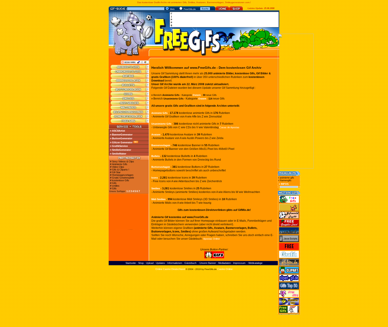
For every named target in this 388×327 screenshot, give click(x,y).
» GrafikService (119, 146)
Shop (141, 263)
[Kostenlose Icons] (130, 95)
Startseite (131, 263)
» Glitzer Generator (121, 142)
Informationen (174, 263)
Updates (160, 263)
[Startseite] (222, 9)
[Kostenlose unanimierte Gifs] (130, 72)
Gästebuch (190, 263)
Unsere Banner (207, 263)
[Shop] (236, 9)
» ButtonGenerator (121, 138)
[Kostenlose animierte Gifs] (130, 68)
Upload (150, 263)
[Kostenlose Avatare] (130, 77)
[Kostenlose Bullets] (130, 86)
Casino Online (225, 269)
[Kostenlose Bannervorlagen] (130, 81)
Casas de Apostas (229, 127)
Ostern (197, 95)
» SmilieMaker (118, 153)
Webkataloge (255, 263)
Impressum (239, 263)
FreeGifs (209, 269)
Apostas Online (211, 238)
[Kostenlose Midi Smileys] (130, 104)
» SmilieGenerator (120, 149)
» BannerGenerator (121, 134)
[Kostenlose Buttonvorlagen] (130, 90)
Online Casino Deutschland (170, 269)
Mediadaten (224, 263)
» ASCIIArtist (117, 130)
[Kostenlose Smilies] (130, 99)
